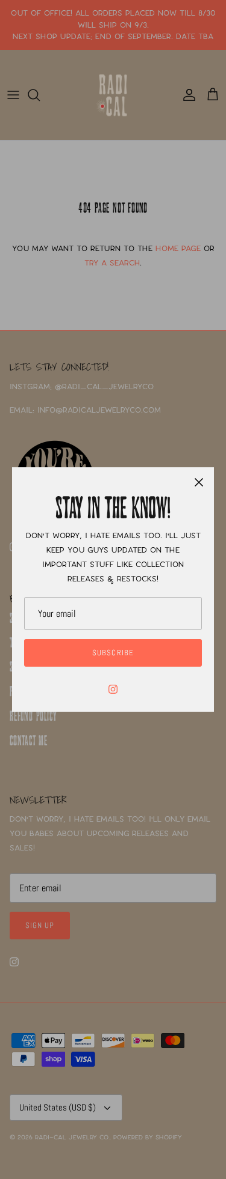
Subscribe (112, 652)
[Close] (199, 482)
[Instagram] (113, 689)
